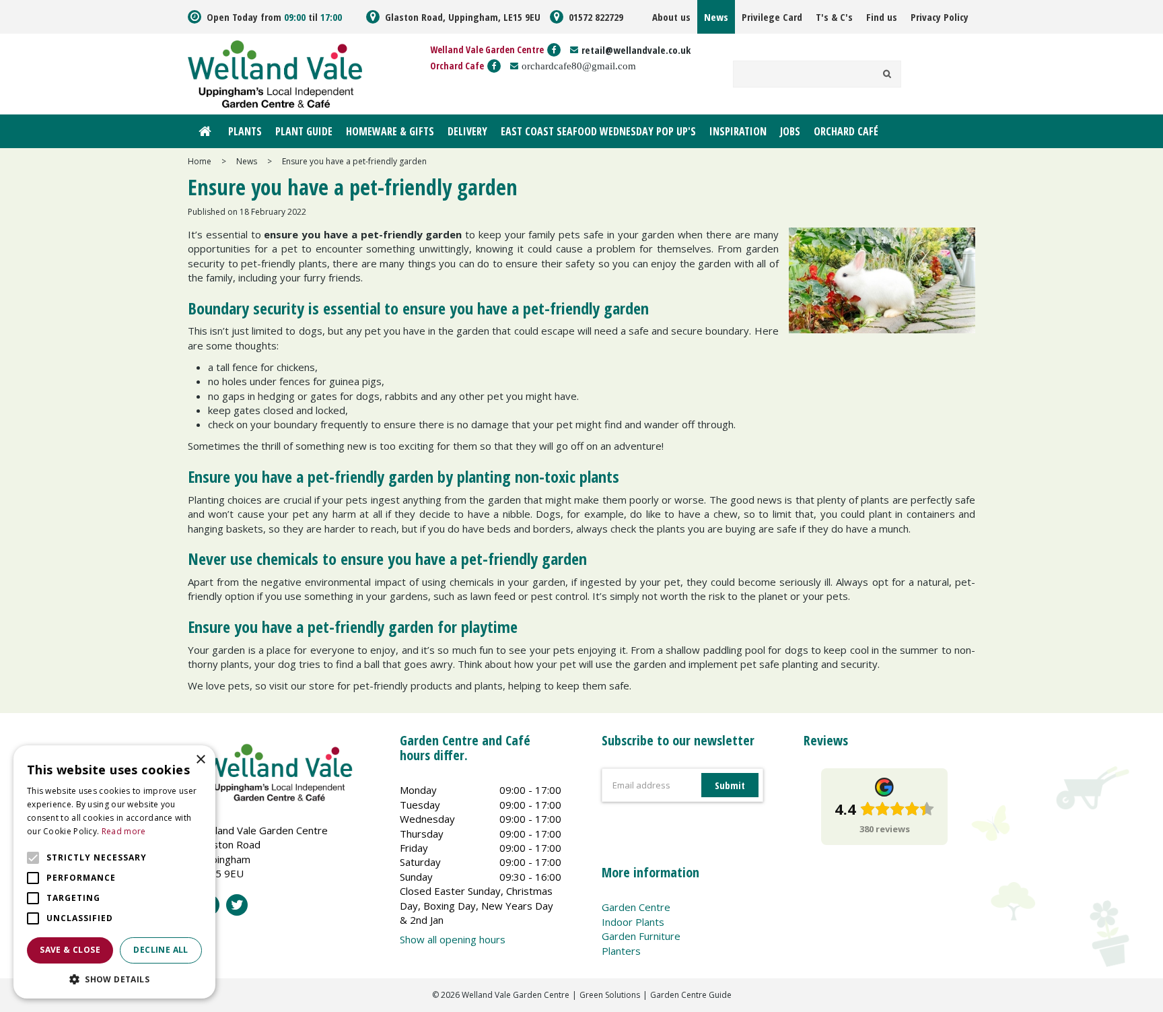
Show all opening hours (452, 939)
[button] (114, 978)
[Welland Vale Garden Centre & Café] (275, 72)
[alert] (114, 872)
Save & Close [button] (70, 949)
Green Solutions (609, 995)
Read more (124, 831)
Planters (621, 950)
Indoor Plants (633, 922)
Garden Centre (636, 907)
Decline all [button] (160, 949)
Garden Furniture (641, 936)
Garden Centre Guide (691, 995)
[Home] (204, 131)
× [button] (200, 760)
